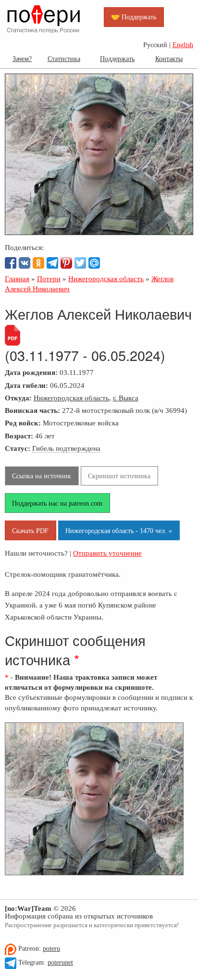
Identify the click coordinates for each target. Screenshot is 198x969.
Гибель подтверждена (66, 448)
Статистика (64, 58)
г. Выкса (125, 398)
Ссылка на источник (41, 476)
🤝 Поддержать (133, 17)
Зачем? (22, 58)
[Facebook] (10, 263)
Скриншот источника (119, 476)
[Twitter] (80, 263)
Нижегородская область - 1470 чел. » (118, 530)
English (183, 45)
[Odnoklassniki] (38, 263)
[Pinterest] (66, 263)
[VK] (24, 263)
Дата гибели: (26, 385)
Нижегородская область (71, 398)
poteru (51, 948)
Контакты (169, 58)
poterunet (60, 962)
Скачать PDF (30, 530)
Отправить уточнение (107, 553)
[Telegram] (52, 263)
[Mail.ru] (94, 263)
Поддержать (117, 58)
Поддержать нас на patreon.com (57, 503)
